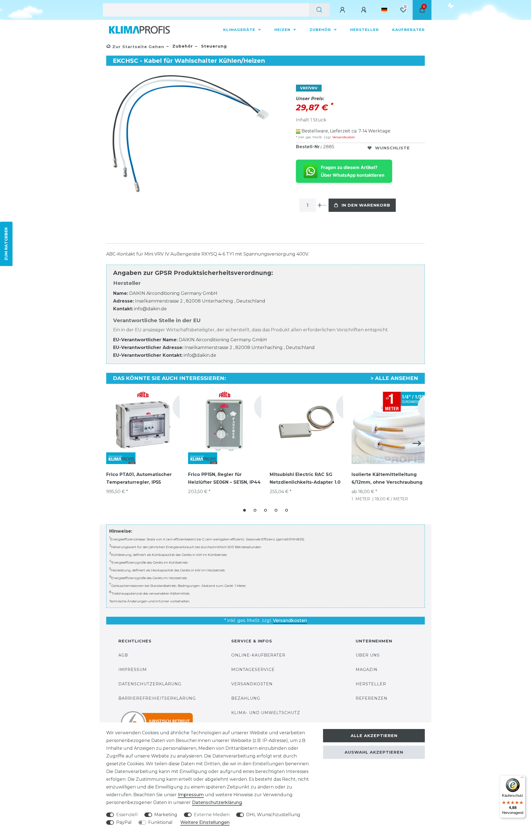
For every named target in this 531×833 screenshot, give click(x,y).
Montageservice (253, 669)
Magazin (367, 669)
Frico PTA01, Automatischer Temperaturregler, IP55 (139, 478)
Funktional (160, 822)
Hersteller (364, 29)
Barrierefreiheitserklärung (157, 698)
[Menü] (522, 778)
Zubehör (320, 29)
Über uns (368, 655)
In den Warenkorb (366, 205)
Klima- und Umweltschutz (265, 712)
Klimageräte (240, 29)
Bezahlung (245, 698)
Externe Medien (212, 814)
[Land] (384, 10)
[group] (143, 427)
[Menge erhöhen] (319, 205)
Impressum (132, 669)
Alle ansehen (396, 378)
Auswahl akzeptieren (374, 752)
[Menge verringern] (324, 205)
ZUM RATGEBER (6, 243)
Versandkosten (343, 137)
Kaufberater (408, 29)
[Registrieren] (364, 10)
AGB (123, 655)
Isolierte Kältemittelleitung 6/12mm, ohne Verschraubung (387, 478)
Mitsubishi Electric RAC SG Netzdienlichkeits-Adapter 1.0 (305, 478)
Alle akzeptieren (374, 735)
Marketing (165, 814)
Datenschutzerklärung (149, 683)
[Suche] (319, 10)
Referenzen (371, 698)
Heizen (283, 29)
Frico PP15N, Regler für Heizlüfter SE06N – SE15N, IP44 (224, 478)
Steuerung (213, 46)
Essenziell (127, 814)
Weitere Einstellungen (205, 822)
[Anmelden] (343, 10)
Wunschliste (392, 147)
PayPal (124, 822)
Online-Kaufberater (258, 655)
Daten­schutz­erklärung (217, 802)
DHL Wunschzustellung (273, 814)
